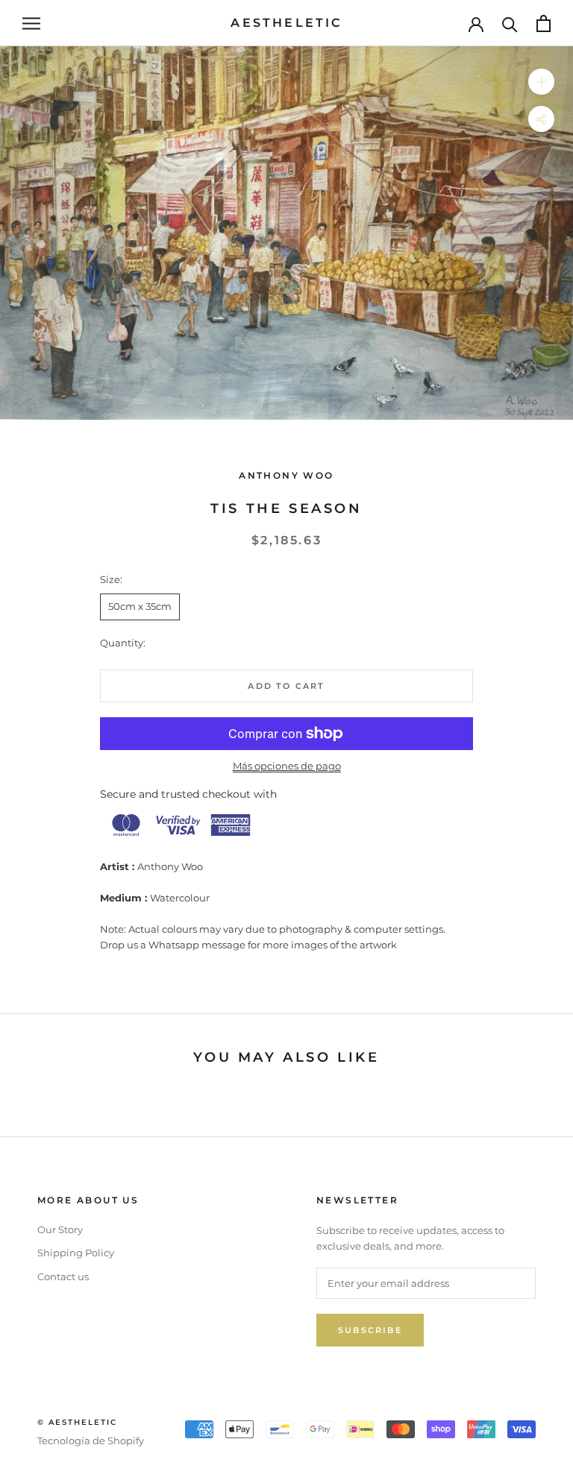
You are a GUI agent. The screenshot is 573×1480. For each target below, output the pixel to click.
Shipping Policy (75, 1253)
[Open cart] (543, 23)
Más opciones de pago (287, 766)
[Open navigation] (31, 23)
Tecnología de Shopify (90, 1440)
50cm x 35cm (140, 606)
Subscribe (370, 1330)
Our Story (60, 1229)
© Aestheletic (77, 1422)
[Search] (510, 23)
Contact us (63, 1276)
